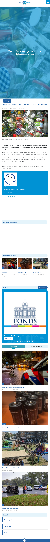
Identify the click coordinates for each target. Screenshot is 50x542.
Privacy (20, 530)
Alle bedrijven (42, 287)
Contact (14, 530)
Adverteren (6, 530)
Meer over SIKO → (8, 192)
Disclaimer (28, 530)
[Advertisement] (25, 210)
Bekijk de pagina (8, 324)
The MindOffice (44, 536)
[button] (17, 327)
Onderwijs (7, 101)
